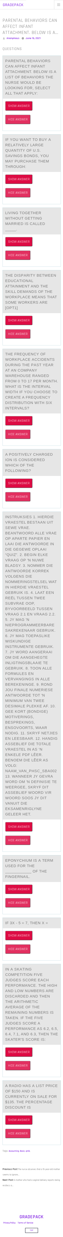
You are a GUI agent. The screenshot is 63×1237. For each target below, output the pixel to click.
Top (31, 1230)
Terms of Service (25, 1222)
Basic (22, 1151)
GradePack (13, 4)
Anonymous (13, 38)
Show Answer (19, 106)
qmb (28, 1151)
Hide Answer (18, 119)
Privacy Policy (9, 1222)
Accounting (14, 1151)
